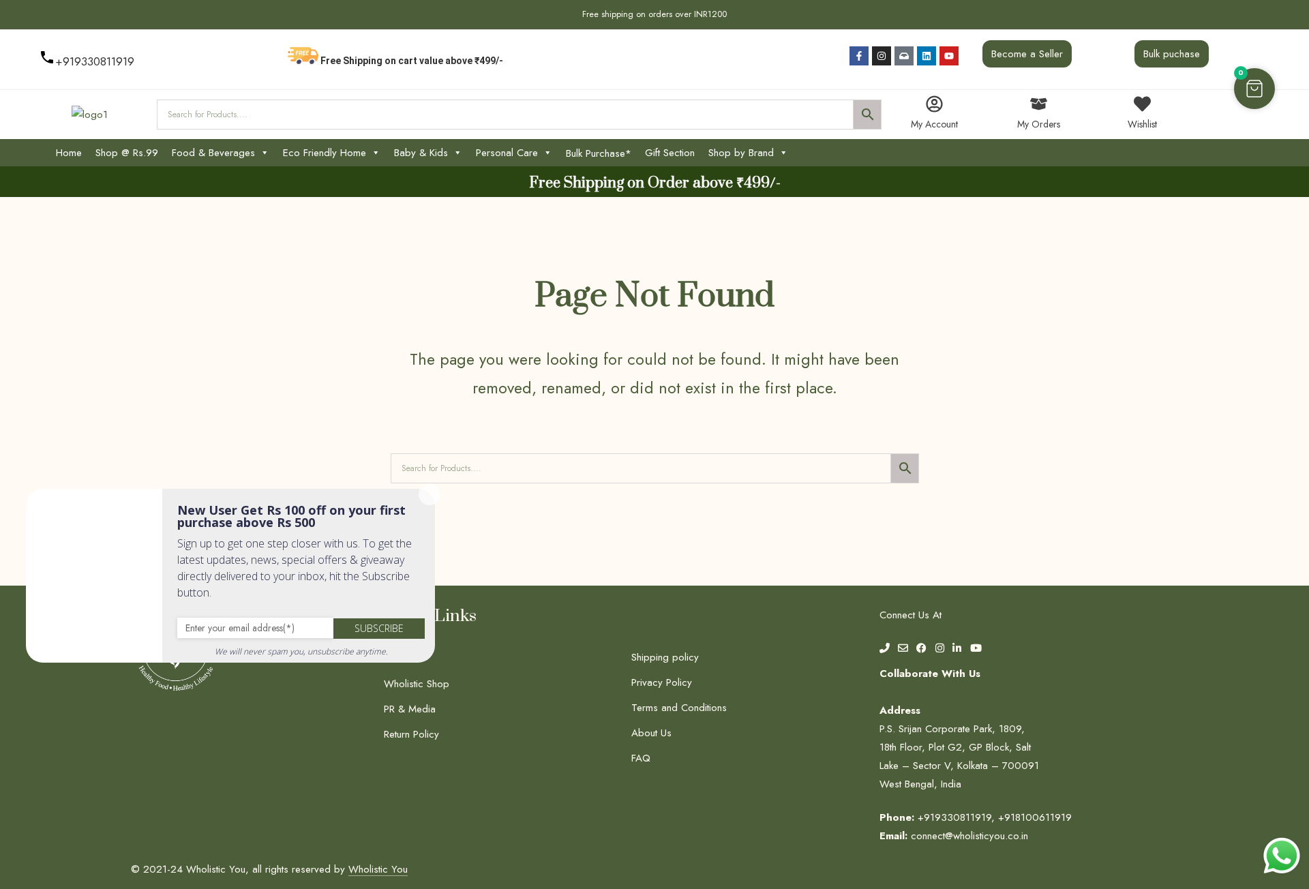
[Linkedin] (926, 55)
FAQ (640, 758)
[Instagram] (881, 55)
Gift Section (670, 152)
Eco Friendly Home (324, 152)
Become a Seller (1027, 53)
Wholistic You (378, 869)
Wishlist (1142, 124)
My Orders (1038, 124)
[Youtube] (949, 55)
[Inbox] (904, 55)
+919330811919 (94, 61)
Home (69, 152)
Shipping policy (665, 657)
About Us (651, 732)
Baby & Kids (421, 152)
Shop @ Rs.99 (126, 152)
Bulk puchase (1171, 53)
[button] (1254, 88)
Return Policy (411, 734)
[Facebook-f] (859, 55)
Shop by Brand (741, 152)
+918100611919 (1035, 817)
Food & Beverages (213, 152)
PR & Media (410, 709)
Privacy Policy (661, 682)
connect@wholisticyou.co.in (969, 835)
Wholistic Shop (416, 683)
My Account (934, 124)
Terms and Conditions (679, 707)
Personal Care (507, 152)
